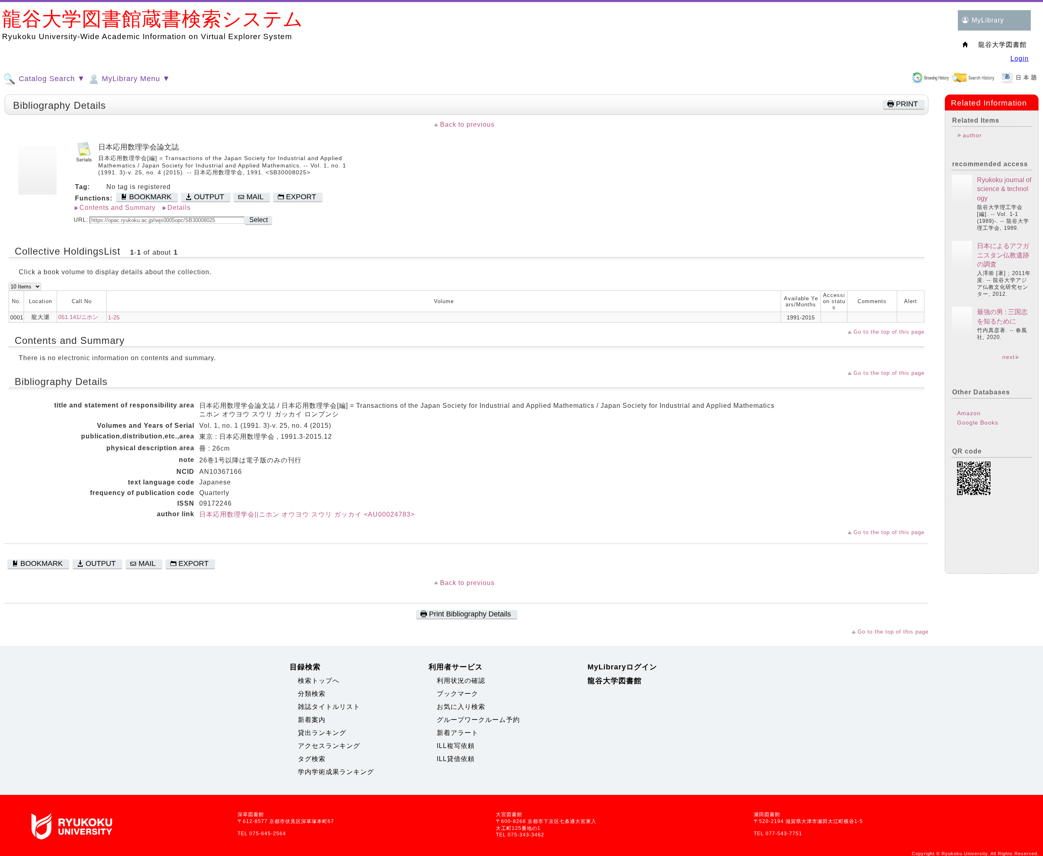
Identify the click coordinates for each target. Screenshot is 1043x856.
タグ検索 (312, 758)
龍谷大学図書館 (615, 681)
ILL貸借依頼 (456, 758)
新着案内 (312, 719)
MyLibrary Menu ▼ (134, 79)
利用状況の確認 (461, 680)
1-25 (114, 317)
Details (179, 207)
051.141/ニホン (78, 317)
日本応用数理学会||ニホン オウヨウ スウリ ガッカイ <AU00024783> (307, 514)
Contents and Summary (117, 207)
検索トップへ (318, 680)
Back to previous (467, 124)
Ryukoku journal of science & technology (1004, 189)
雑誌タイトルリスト (329, 706)
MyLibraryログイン (622, 667)
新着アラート (457, 732)
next (1008, 357)
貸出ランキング (322, 732)
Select (258, 219)
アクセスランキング (329, 745)
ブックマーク (457, 693)
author (972, 135)
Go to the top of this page (889, 332)
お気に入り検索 (461, 706)
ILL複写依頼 (456, 745)
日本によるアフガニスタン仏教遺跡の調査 (1003, 255)
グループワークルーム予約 (478, 719)
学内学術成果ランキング (336, 771)
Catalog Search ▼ (50, 79)
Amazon (969, 413)
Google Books (977, 422)
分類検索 (312, 693)
